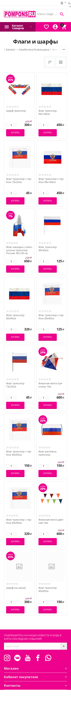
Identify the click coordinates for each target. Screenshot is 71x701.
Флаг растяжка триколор (47, 453)
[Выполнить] (64, 646)
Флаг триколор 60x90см (15, 317)
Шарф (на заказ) (16, 588)
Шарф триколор (16, 110)
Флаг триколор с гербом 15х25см (19, 180)
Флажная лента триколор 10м (50, 385)
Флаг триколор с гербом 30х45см (51, 317)
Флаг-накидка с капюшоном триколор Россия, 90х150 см (19, 250)
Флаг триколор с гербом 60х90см (19, 521)
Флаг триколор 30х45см (47, 249)
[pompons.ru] (20, 14)
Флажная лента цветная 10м (51, 521)
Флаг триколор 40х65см (47, 589)
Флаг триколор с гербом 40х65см (19, 453)
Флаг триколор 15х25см (15, 385)
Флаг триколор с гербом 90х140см (51, 180)
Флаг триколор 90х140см (47, 112)
